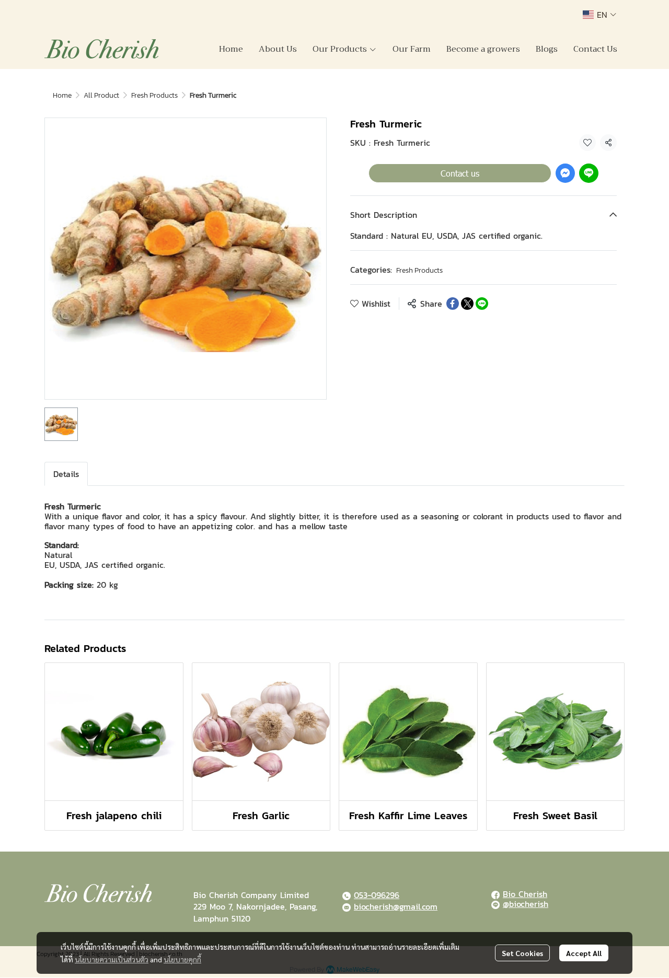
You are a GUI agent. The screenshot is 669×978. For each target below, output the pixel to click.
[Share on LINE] (482, 303)
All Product (101, 95)
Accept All (584, 953)
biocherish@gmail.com (395, 906)
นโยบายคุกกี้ (182, 959)
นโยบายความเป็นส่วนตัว (111, 959)
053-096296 (376, 895)
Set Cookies (522, 953)
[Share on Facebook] (452, 303)
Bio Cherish (525, 894)
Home (62, 95)
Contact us (460, 173)
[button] (599, 15)
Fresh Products (154, 95)
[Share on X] (467, 303)
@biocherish (525, 904)
